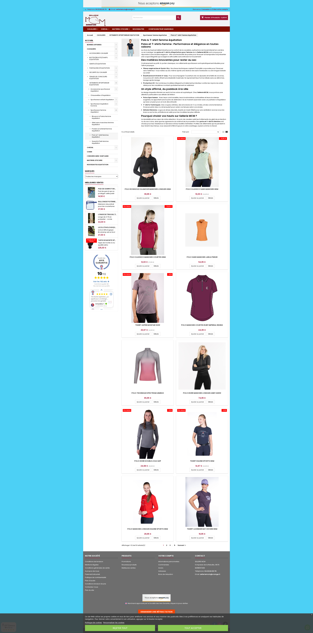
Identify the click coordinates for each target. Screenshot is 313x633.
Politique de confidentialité (95, 577)
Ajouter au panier (143, 198)
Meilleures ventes (129, 568)
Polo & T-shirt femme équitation (100, 136)
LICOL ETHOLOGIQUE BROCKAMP (107, 227)
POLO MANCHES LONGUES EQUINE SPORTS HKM (147, 529)
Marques (89, 171)
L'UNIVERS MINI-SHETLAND (98, 156)
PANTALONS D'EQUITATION (99, 68)
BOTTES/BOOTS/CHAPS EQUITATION (98, 58)
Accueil (89, 40)
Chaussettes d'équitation (101, 95)
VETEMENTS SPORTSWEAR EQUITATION (99, 84)
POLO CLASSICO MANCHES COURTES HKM (148, 257)
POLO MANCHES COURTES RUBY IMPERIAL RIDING (202, 325)
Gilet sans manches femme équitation (103, 123)
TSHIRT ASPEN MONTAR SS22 (147, 325)
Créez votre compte (220, 9)
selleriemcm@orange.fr (125, 9)
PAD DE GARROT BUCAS (107, 189)
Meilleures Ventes (94, 182)
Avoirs (160, 568)
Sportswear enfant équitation (102, 99)
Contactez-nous (91, 587)
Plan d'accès (90, 580)
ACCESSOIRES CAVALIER (98, 53)
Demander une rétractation (157, 611)
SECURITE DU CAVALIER (98, 72)
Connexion (205, 9)
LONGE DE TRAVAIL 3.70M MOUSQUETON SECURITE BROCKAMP (107, 214)
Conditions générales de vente (97, 568)
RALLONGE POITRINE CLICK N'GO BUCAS (107, 202)
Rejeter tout (120, 628)
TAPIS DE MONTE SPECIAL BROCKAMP (107, 240)
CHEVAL (104, 29)
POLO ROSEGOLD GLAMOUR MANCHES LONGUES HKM (148, 189)
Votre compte (165, 555)
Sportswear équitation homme (99, 105)
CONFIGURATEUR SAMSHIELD (161, 29)
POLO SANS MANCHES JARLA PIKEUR (202, 257)
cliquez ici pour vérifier (179, 603)
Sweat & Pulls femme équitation (100, 142)
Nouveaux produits (129, 565)
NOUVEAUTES (138, 29)
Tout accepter (192, 628)
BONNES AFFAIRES (94, 45)
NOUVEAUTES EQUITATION (97, 164)
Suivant (182, 545)
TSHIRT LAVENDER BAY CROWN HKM (202, 529)
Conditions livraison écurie (95, 584)
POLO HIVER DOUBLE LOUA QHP (147, 461)
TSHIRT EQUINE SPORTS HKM (202, 461)
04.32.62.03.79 (100, 9)
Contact (200, 555)
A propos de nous (92, 571)
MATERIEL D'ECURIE (120, 29)
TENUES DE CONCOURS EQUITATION (98, 77)
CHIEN (89, 152)
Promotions (126, 561)
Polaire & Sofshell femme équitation (102, 130)
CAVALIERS (92, 29)
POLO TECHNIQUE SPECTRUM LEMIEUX (148, 393)
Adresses (162, 571)
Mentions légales (92, 565)
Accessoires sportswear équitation (100, 90)
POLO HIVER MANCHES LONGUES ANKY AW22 (202, 393)
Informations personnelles (168, 561)
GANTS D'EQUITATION (97, 64)
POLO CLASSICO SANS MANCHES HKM (202, 189)
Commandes (163, 565)
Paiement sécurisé (92, 574)
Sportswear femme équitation (98, 111)
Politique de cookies (93, 622)
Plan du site (89, 590)
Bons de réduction (165, 574)
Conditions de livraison (94, 561)
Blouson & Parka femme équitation (101, 117)
